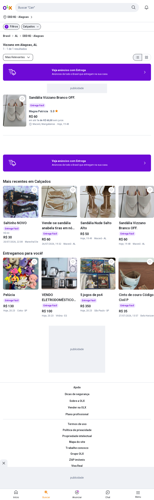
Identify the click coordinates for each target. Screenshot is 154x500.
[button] (77, 7)
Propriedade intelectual (77, 436)
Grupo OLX (77, 453)
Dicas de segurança (77, 394)
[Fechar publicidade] (4, 463)
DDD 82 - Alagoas (33, 36)
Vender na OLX (77, 407)
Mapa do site (77, 441)
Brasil (6, 36)
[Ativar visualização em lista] (137, 57)
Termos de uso (77, 424)
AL (16, 36)
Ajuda (77, 387)
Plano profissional (77, 414)
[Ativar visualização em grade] (146, 57)
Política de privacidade (77, 430)
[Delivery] (12, 72)
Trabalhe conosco (77, 447)
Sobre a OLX (77, 400)
